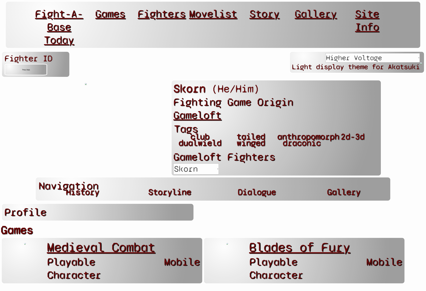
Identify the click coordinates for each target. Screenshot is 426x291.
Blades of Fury (299, 247)
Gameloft (197, 115)
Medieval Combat (101, 247)
